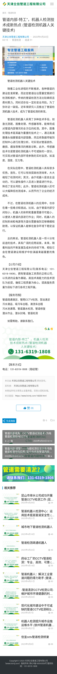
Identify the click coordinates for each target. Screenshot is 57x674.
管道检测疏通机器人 (34, 542)
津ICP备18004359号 (38, 663)
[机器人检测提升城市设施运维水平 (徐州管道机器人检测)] (11, 624)
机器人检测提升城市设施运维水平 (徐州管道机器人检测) (37, 623)
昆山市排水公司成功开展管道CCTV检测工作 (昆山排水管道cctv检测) (37, 497)
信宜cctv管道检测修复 (35, 637)
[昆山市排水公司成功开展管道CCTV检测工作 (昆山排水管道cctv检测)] (11, 498)
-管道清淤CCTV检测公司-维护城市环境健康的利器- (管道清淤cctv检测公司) (37, 591)
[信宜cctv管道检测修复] (11, 640)
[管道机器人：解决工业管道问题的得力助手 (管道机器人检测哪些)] (11, 577)
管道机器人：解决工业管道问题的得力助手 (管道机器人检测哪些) (37, 576)
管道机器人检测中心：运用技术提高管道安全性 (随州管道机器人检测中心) (37, 513)
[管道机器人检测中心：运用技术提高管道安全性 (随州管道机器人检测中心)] (11, 514)
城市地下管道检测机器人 (37, 527)
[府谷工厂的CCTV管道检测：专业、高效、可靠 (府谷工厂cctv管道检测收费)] (11, 561)
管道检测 (16, 39)
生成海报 (10, 420)
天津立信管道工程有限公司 (15, 36)
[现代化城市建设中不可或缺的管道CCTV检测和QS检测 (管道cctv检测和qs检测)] (11, 608)
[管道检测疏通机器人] (11, 546)
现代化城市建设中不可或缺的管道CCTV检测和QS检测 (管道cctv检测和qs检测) (37, 607)
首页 (4, 12)
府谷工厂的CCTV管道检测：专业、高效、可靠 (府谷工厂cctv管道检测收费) (37, 560)
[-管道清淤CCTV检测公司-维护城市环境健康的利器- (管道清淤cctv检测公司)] (11, 593)
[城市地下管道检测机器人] (11, 530)
